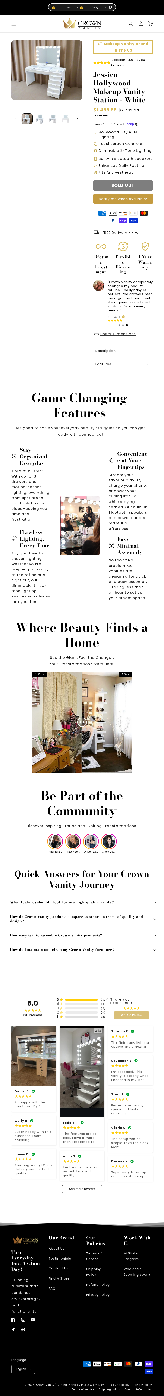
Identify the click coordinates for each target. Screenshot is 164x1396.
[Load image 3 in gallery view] (52, 119)
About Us (56, 1248)
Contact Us (58, 1268)
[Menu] (13, 24)
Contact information (138, 1389)
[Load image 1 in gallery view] (27, 119)
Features (103, 364)
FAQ (52, 1288)
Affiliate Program (131, 1256)
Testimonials (60, 1258)
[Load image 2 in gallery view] (40, 119)
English (21, 1369)
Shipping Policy (93, 1272)
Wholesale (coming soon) (137, 1272)
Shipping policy (109, 1389)
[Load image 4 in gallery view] (65, 119)
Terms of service (83, 1389)
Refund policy (120, 1385)
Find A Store (59, 1278)
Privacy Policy (98, 1295)
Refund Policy (98, 1284)
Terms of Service (94, 1256)
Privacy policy (143, 1385)
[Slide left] (16, 119)
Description (105, 350)
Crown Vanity (45, 1385)
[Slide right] (77, 119)
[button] (131, 24)
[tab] (119, 325)
